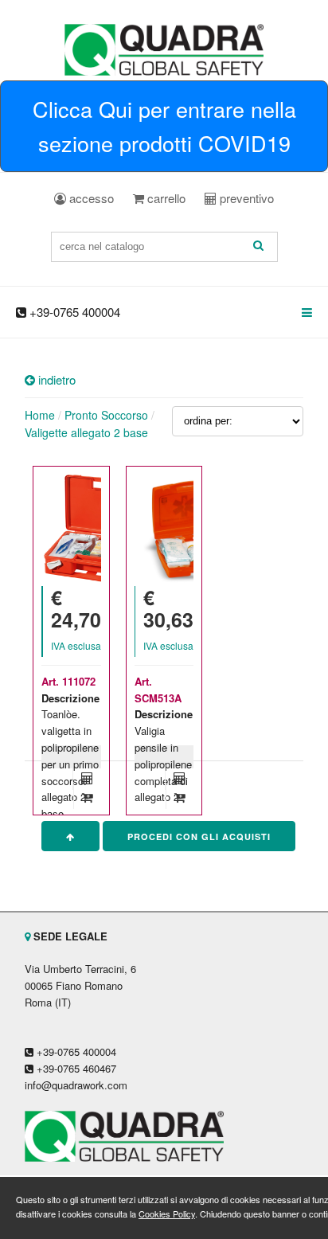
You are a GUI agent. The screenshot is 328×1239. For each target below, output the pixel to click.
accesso (90, 198)
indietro (55, 379)
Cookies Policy (167, 1213)
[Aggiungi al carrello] (87, 796)
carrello (164, 198)
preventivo (245, 198)
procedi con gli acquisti (199, 836)
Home (40, 415)
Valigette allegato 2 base (86, 432)
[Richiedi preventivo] (86, 777)
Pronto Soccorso (106, 415)
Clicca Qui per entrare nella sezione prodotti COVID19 (164, 125)
